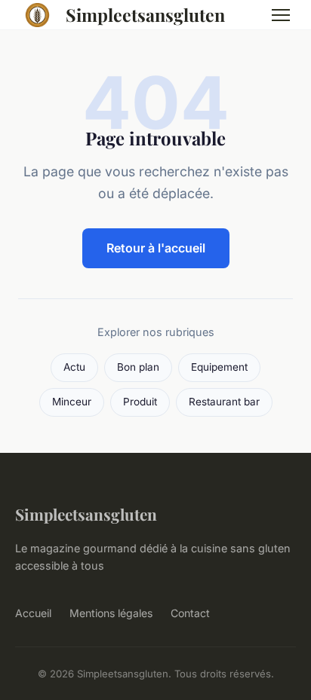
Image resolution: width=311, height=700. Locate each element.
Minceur (71, 402)
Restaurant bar (224, 402)
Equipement (219, 367)
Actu (74, 367)
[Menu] (281, 15)
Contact (190, 613)
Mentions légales (110, 613)
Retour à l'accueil (155, 247)
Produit (140, 402)
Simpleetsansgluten (145, 14)
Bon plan (138, 367)
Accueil (33, 613)
